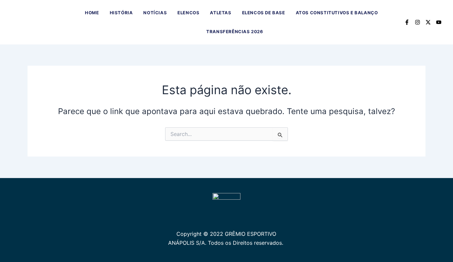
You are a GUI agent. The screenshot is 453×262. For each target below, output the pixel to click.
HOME (92, 12)
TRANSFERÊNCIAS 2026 (234, 31)
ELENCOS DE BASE (263, 12)
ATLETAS (220, 12)
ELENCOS (188, 12)
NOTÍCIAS (155, 12)
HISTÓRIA (121, 12)
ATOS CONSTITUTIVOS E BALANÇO (337, 12)
